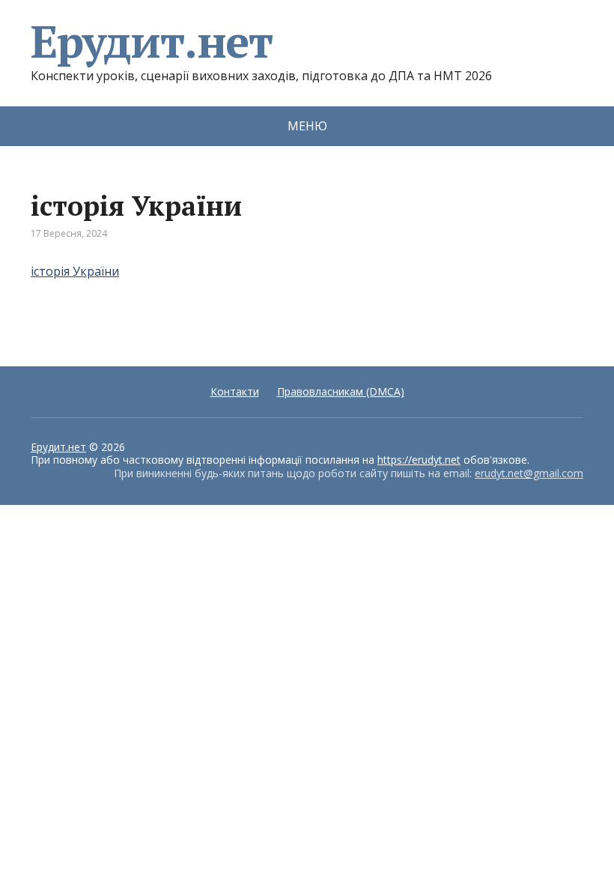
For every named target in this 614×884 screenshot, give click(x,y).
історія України (75, 271)
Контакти (234, 391)
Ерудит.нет (152, 41)
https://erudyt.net (418, 459)
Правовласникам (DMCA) (340, 391)
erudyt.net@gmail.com (529, 473)
